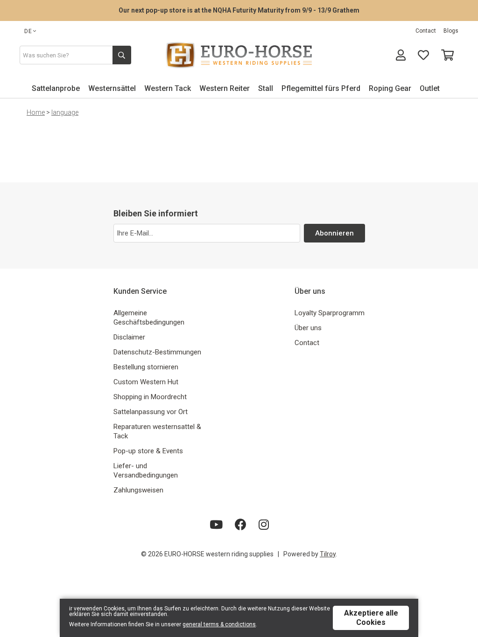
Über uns (308, 328)
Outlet (430, 88)
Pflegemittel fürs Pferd (320, 88)
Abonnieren (334, 233)
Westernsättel (112, 88)
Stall (265, 88)
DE (28, 31)
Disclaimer (129, 337)
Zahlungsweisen (138, 490)
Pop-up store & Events (148, 451)
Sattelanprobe (56, 88)
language (64, 112)
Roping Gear (390, 88)
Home (36, 112)
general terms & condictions (219, 624)
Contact (425, 31)
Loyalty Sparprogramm (330, 313)
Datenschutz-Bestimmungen (157, 352)
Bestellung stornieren (145, 367)
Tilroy (328, 554)
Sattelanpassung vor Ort (150, 412)
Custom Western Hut (145, 382)
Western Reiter (224, 88)
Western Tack (167, 88)
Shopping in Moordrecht (150, 397)
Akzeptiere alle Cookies (371, 618)
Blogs (450, 31)
